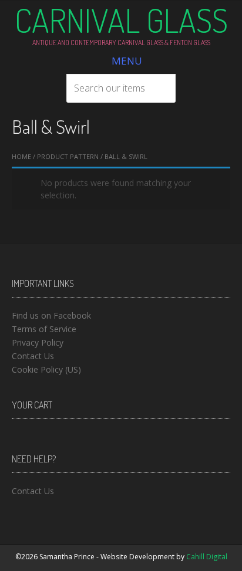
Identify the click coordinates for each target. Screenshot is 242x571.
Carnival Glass (121, 20)
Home (21, 156)
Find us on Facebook (51, 315)
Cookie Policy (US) (46, 369)
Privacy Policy (37, 342)
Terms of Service (44, 329)
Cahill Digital (206, 557)
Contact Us (33, 355)
